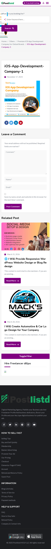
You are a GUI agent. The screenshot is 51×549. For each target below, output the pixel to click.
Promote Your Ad (8, 454)
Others (12, 41)
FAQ (3, 512)
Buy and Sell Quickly (9, 442)
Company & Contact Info (11, 524)
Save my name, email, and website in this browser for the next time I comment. (25, 198)
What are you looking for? (12, 13)
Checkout (5, 461)
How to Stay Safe (8, 516)
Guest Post (5, 477)
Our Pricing (6, 458)
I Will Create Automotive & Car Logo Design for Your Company (25, 328)
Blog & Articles (7, 489)
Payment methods (8, 500)
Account (4, 469)
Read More (11, 280)
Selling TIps (6, 438)
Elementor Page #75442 (11, 465)
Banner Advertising (9, 450)
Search (8, 28)
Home (4, 41)
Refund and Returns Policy (11, 473)
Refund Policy (6, 520)
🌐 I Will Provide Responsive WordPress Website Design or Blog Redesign (25, 262)
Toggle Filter (25, 356)
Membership (6, 446)
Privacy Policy (7, 496)
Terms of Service (7, 492)
